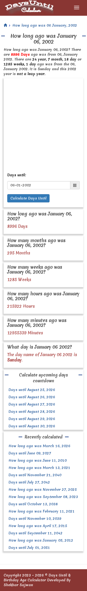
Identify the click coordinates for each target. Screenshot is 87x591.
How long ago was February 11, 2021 (41, 511)
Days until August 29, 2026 (31, 418)
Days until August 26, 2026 (31, 397)
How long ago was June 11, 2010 (37, 460)
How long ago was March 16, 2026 (39, 446)
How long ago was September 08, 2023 (43, 496)
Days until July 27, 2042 (29, 482)
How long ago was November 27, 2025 (42, 489)
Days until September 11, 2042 (35, 533)
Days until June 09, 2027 (29, 453)
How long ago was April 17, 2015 (37, 525)
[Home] (5, 25)
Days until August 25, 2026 (31, 389)
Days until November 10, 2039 (34, 518)
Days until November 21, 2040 (34, 475)
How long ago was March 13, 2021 (39, 467)
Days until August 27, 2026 (31, 404)
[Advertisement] (43, 124)
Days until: (16, 175)
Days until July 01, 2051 (29, 547)
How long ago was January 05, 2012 (40, 540)
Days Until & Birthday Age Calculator (37, 578)
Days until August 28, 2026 (31, 411)
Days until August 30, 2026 (31, 426)
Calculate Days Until (28, 198)
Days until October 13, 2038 (33, 504)
